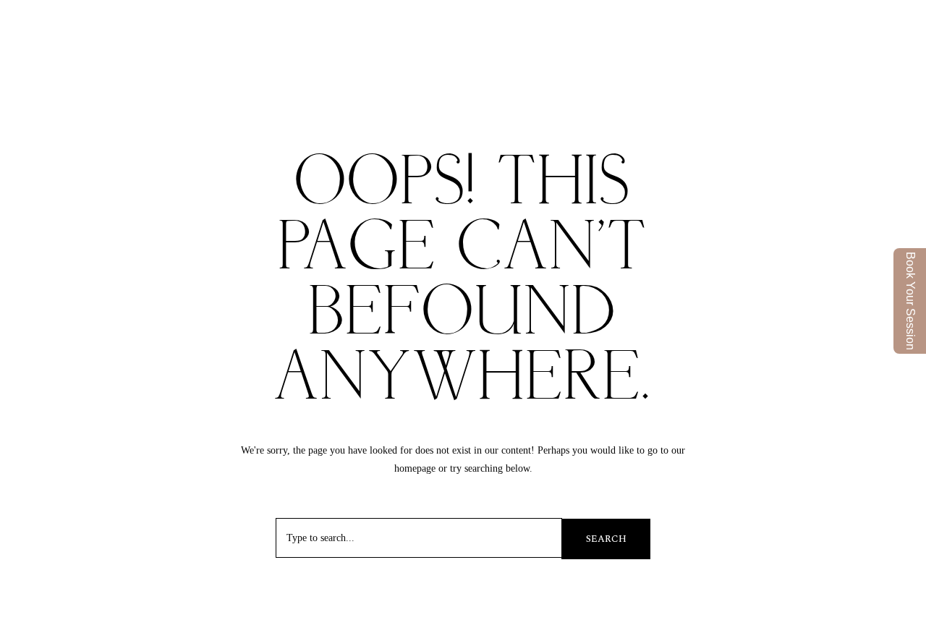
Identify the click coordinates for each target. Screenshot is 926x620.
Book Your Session (910, 301)
